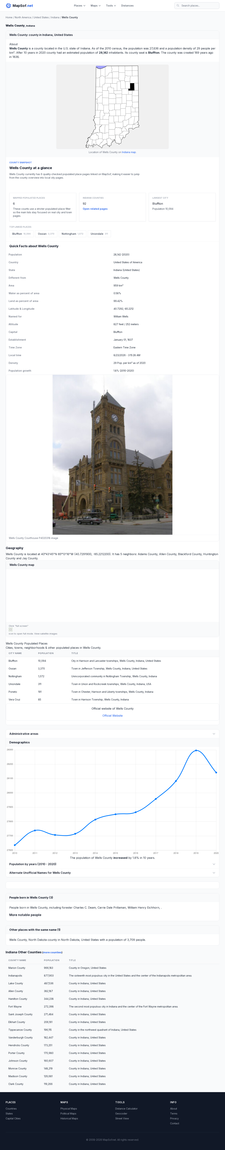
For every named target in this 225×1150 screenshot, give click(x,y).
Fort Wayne (15, 1006)
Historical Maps (69, 1118)
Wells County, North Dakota (28, 940)
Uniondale (14, 684)
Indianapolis (15, 975)
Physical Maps (68, 1108)
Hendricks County (18, 1045)
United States (41, 17)
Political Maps (68, 1113)
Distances (127, 5)
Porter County (16, 1052)
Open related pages (95, 208)
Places (78, 5)
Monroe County (17, 1068)
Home (9, 17)
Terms (173, 1113)
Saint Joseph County (20, 1014)
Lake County (15, 983)
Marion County (16, 967)
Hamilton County (17, 998)
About (173, 1108)
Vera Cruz (14, 699)
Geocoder (121, 1113)
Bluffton (157, 203)
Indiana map (129, 152)
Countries (11, 1108)
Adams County (147, 554)
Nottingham (15, 676)
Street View (122, 1118)
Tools (109, 5)
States (9, 1113)
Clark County (15, 1083)
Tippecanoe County (20, 1029)
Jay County (29, 558)
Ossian (12, 668)
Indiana (55, 17)
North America (23, 17)
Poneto (13, 691)
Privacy (174, 1118)
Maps (94, 5)
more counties (52, 952)
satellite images (48, 633)
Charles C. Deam (84, 907)
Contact (174, 1123)
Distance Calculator (126, 1108)
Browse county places (112, 185)
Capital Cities (13, 1118)
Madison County (17, 1076)
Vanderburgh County (20, 1037)
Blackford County (189, 554)
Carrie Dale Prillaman (112, 907)
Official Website (112, 715)
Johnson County (17, 1060)
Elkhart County (16, 1022)
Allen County (167, 554)
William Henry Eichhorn (143, 907)
